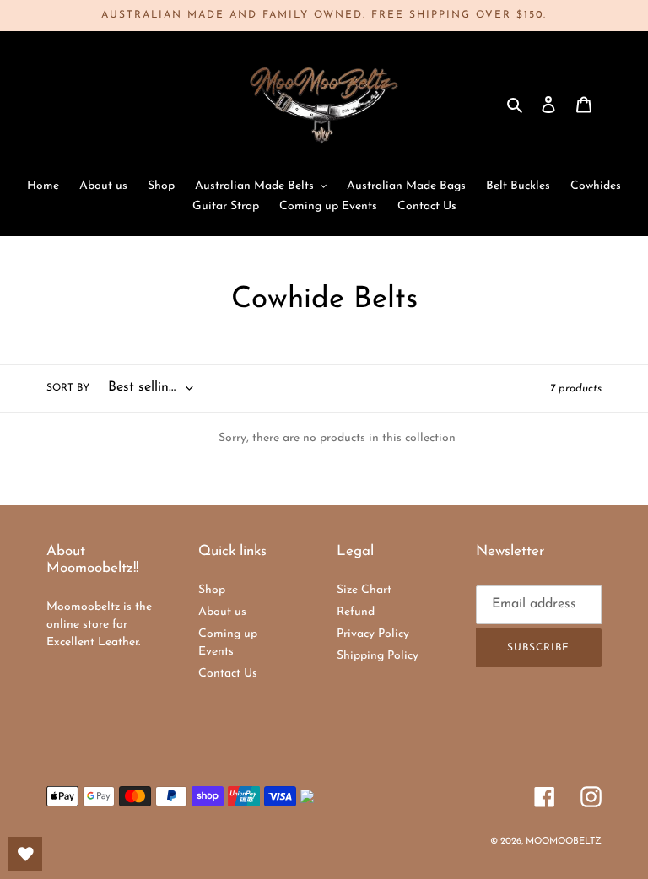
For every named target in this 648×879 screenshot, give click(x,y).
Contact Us (227, 673)
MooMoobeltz (564, 841)
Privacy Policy (373, 634)
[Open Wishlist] (25, 854)
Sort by (67, 388)
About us (222, 612)
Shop (211, 590)
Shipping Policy (377, 656)
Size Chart (364, 590)
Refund (356, 612)
